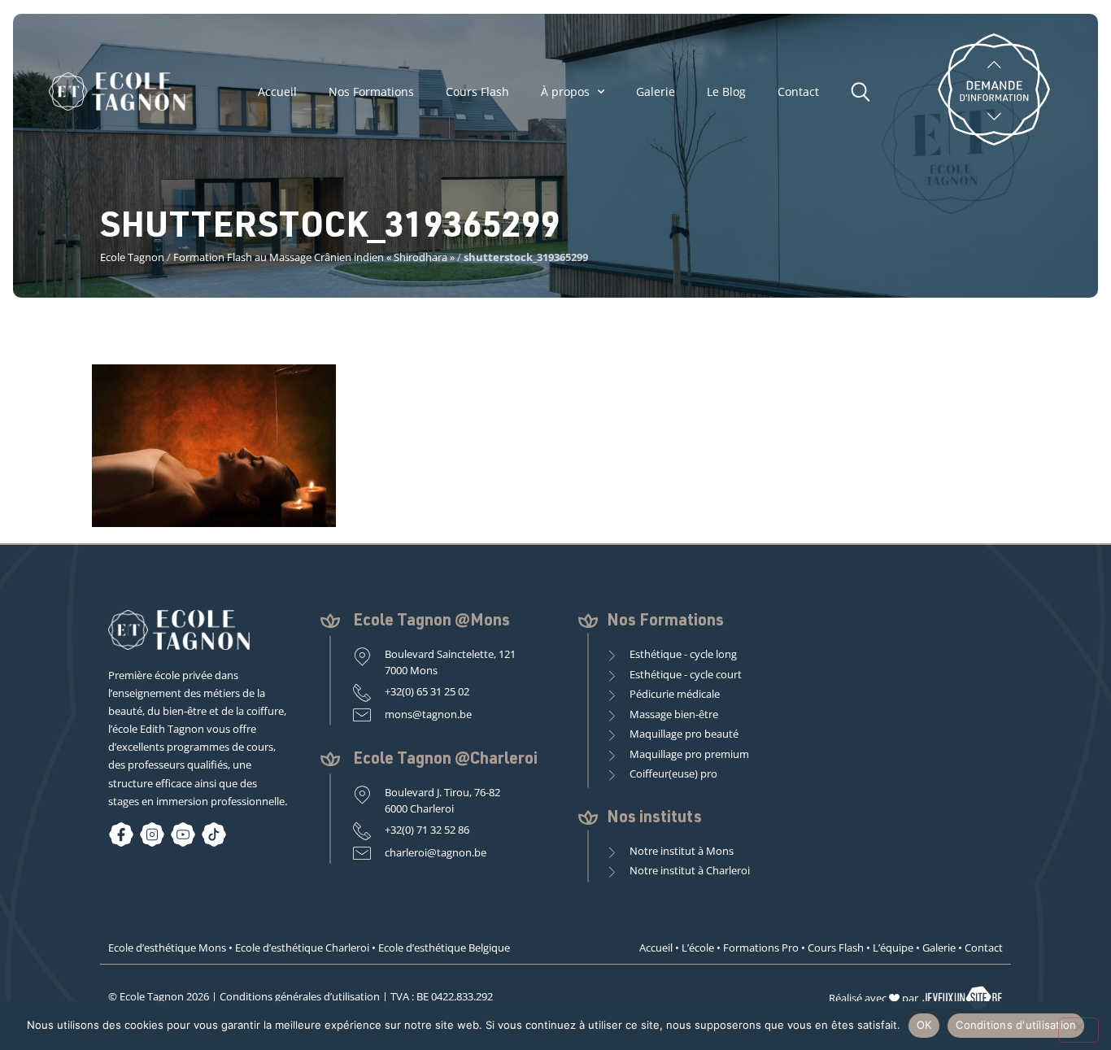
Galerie (655, 92)
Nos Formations (371, 92)
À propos (565, 92)
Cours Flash (477, 92)
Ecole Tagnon (132, 257)
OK (924, 1024)
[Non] (1078, 1030)
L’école (698, 947)
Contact (798, 92)
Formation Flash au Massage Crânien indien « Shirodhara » (314, 257)
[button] (864, 89)
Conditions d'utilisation (1016, 1024)
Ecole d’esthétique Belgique (444, 947)
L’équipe (893, 947)
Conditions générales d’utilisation (300, 996)
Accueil (277, 92)
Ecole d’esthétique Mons (167, 947)
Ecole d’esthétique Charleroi (302, 947)
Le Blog (726, 92)
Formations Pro (761, 947)
